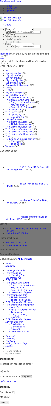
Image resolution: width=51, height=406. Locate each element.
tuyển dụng (10, 10)
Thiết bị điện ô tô (13, 110)
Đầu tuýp (15, 141)
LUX (7, 90)
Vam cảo (9, 146)
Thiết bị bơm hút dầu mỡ (17, 97)
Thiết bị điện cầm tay (21, 124)
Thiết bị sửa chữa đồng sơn (18, 131)
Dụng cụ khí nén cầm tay (23, 102)
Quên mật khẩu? (8, 381)
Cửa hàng (10, 32)
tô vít (7, 136)
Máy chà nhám (18, 105)
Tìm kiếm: (10, 46)
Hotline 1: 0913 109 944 (17, 233)
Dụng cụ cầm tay (13, 83)
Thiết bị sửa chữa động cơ (18, 129)
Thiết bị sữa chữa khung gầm (19, 134)
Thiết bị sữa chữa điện (16, 122)
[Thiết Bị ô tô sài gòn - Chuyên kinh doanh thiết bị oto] (10, 19)
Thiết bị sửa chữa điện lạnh (18, 127)
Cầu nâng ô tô (17, 117)
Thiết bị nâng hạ (13, 114)
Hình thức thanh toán (15, 242)
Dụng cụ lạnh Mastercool (17, 85)
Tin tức (8, 6)
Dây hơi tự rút (12, 78)
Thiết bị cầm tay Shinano (17, 100)
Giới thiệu (10, 34)
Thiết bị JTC (11, 112)
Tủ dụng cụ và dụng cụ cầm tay (20, 139)
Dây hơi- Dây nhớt (14, 80)
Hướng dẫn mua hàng (16, 37)
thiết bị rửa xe (12, 119)
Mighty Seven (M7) (14, 92)
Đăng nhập (26, 377)
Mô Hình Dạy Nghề (14, 95)
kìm (7, 88)
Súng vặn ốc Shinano (21, 107)
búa (7, 70)
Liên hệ (9, 39)
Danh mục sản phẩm (15, 270)
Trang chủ (10, 29)
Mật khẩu (5, 371)
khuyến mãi (11, 8)
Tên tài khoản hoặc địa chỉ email (16, 364)
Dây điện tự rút (12, 75)
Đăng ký (4, 402)
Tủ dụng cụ (16, 144)
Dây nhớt (15, 329)
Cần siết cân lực (13, 73)
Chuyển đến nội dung (10, 1)
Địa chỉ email (7, 392)
